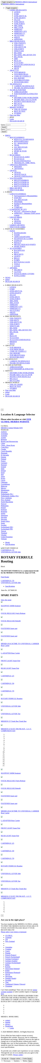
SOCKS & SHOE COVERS (24, 274)
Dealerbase (9, 1026)
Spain (3, 523)
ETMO (16, 14)
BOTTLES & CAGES (22, 262)
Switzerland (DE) (7, 527)
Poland (3, 508)
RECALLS (18, 103)
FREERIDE (18, 202)
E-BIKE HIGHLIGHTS (18, 10)
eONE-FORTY (19, 24)
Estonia (3, 457)
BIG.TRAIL (18, 57)
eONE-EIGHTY (20, 18)
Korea (3, 478)
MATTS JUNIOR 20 (21, 184)
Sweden (3, 525)
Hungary (4, 465)
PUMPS (17, 260)
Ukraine (3, 535)
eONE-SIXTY (19, 22)
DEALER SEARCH (17, 121)
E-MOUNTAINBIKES (18, 194)
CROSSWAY (19, 168)
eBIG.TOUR (18, 27)
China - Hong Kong (8, 445)
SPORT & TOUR (20, 151)
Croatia (3, 449)
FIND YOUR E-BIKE (17, 227)
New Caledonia (6, 498)
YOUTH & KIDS (16, 178)
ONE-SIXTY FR (20, 47)
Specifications (10, 544)
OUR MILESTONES (21, 80)
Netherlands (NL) (7, 494)
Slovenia (4, 519)
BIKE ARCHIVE (16, 188)
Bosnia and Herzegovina (9, 441)
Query (3, 125)
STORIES (17, 113)
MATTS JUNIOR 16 (21, 186)
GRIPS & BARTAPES (22, 237)
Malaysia (4, 486)
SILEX (16, 68)
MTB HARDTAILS (21, 141)
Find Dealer (5, 577)
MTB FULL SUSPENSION (24, 139)
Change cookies (15, 1058)
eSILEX (17, 37)
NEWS (7, 278)
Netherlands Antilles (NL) (10, 496)
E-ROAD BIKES (16, 217)
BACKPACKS (19, 250)
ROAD (16, 219)
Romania (4, 511)
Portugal (4, 510)
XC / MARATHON (21, 143)
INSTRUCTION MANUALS (24, 101)
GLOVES (17, 272)
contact (7, 1020)
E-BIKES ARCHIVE (17, 225)
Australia (4, 436)
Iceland (3, 467)
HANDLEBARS (20, 233)
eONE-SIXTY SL (20, 16)
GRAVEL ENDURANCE (23, 176)
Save (30, 1061)
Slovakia (4, 517)
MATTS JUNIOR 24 (21, 182)
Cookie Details (27, 1058)
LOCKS (17, 266)
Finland (3, 459)
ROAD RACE (19, 159)
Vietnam (4, 539)
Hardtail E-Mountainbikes (23, 204)
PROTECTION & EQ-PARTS (25, 244)
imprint (7, 1022)
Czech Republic (6, 451)
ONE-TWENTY (20, 43)
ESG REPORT (19, 78)
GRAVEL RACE (20, 174)
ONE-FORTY (19, 49)
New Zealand (5, 500)
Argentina (4, 434)
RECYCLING (19, 105)
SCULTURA (18, 62)
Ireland (3, 471)
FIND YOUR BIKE (17, 190)
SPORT (16, 205)
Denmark (4, 453)
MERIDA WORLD (17, 107)
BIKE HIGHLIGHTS (17, 41)
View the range (6, 600)
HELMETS (18, 270)
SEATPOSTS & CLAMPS (23, 239)
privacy (7, 1024)
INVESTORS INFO (21, 82)
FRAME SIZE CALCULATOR (25, 99)
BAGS (16, 252)
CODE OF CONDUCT (22, 76)
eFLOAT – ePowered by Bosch (25, 211)
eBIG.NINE (18, 25)
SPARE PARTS (19, 246)
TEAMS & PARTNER (18, 90)
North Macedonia (7, 502)
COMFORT (18, 207)
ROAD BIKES (15, 155)
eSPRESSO (18, 29)
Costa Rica (4, 447)
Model (7, 542)
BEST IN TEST (19, 111)
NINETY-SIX (19, 51)
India (2, 469)
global (7, 392)
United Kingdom (7, 537)
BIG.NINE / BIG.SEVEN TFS (25, 55)
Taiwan (3, 531)
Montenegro (5, 490)
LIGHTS (17, 256)
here (2, 994)
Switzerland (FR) (7, 529)
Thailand (4, 533)
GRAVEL (13, 170)
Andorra (4, 432)
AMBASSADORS (20, 92)
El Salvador (5, 455)
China (3, 443)
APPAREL (13, 268)
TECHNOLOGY (16, 84)
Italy (2, 474)
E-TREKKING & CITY (18, 209)
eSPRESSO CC (19, 33)
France (3, 461)
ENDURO (18, 149)
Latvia (3, 480)
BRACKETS (18, 254)
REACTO (17, 61)
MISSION (17, 66)
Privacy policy (18, 1055)
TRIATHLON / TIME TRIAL (24, 163)
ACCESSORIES (16, 248)
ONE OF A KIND (20, 109)
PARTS (12, 231)
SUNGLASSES (19, 276)
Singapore (4, 515)
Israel (3, 473)
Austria (3, 437)
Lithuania (4, 482)
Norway (4, 504)
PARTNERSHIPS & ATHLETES (26, 94)
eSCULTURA (19, 35)
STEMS (17, 235)
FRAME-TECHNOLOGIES (24, 88)
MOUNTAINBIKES (17, 137)
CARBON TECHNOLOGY (24, 86)
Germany (4, 463)
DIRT (16, 59)
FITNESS (17, 223)
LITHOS (17, 12)
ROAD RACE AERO (22, 157)
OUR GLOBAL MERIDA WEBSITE (16, 420)
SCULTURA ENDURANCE (24, 64)
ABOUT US (14, 70)
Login (12, 119)
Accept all (5, 1058)
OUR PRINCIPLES (21, 74)
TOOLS (17, 264)
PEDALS (17, 242)
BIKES (7, 135)
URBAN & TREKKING (18, 165)
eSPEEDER (18, 39)
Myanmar (4, 492)
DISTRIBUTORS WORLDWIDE (26, 98)
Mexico (3, 488)
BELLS (16, 258)
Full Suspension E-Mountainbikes (25, 196)
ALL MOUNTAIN (20, 147)
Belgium (4, 439)
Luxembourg (5, 484)
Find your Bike (15, 115)
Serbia (3, 513)
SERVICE (13, 96)
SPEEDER (18, 167)
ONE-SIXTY (19, 45)
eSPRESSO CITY (20, 31)
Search (4, 127)
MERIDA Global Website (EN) (12, 428)
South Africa (5, 521)
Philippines (5, 506)
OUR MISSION (19, 72)
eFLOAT (17, 20)
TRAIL (16, 145)
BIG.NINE (18, 53)
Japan (3, 476)
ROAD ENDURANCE (22, 161)
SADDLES (18, 241)
